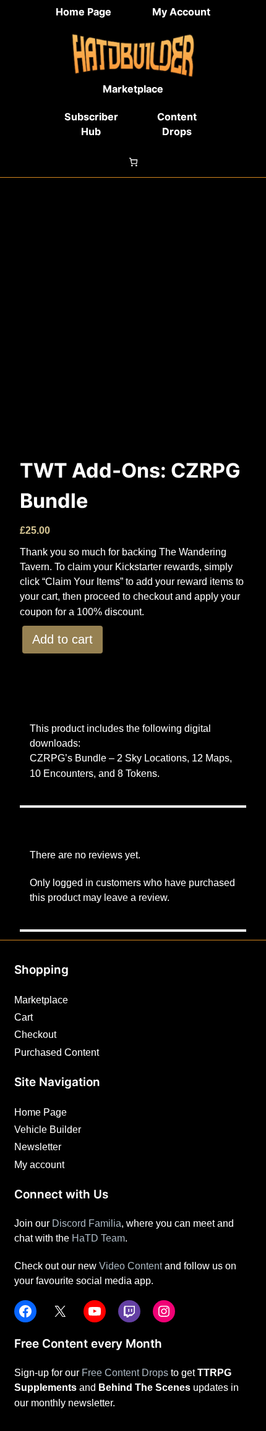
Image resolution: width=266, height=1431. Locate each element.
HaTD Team (98, 1237)
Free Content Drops (125, 1372)
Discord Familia (86, 1223)
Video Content (130, 1265)
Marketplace (133, 89)
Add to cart (62, 639)
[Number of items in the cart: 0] (133, 162)
